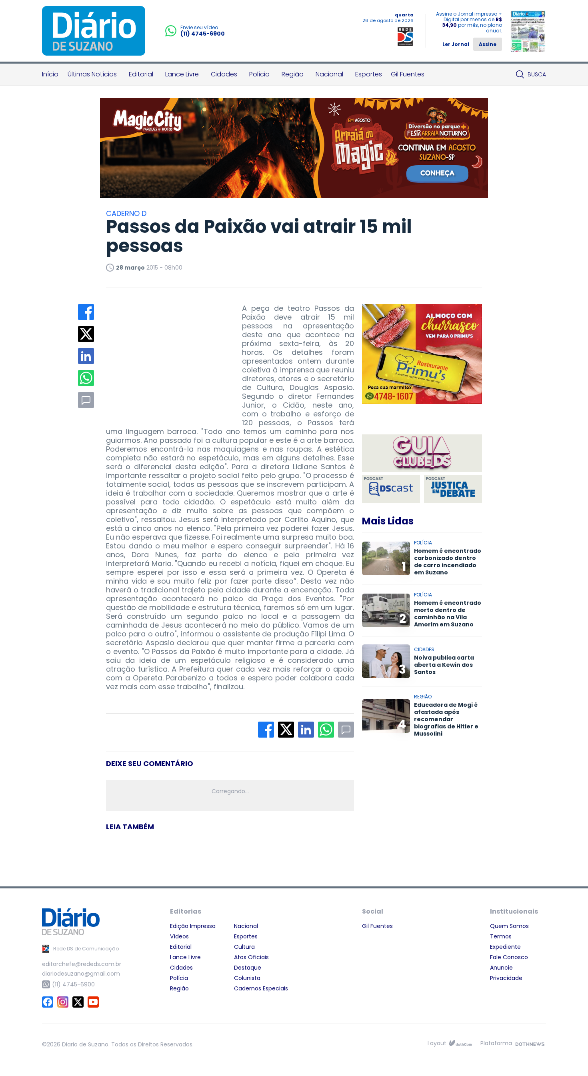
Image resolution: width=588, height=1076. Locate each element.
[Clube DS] (422, 453)
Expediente (505, 947)
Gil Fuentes (407, 74)
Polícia (259, 74)
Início (50, 74)
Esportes (368, 74)
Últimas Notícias (92, 74)
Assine (487, 44)
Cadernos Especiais (261, 988)
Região (293, 74)
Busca (537, 74)
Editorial (141, 74)
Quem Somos (509, 926)
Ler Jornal (455, 44)
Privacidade (506, 978)
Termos (501, 936)
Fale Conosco (509, 957)
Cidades (224, 74)
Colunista (247, 978)
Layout (437, 1043)
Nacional (329, 74)
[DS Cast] (391, 489)
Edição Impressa (193, 926)
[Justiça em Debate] (453, 489)
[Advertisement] (166, 354)
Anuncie (501, 968)
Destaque (247, 968)
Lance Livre (182, 74)
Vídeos (179, 936)
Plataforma (496, 1043)
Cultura (244, 947)
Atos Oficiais (251, 957)
